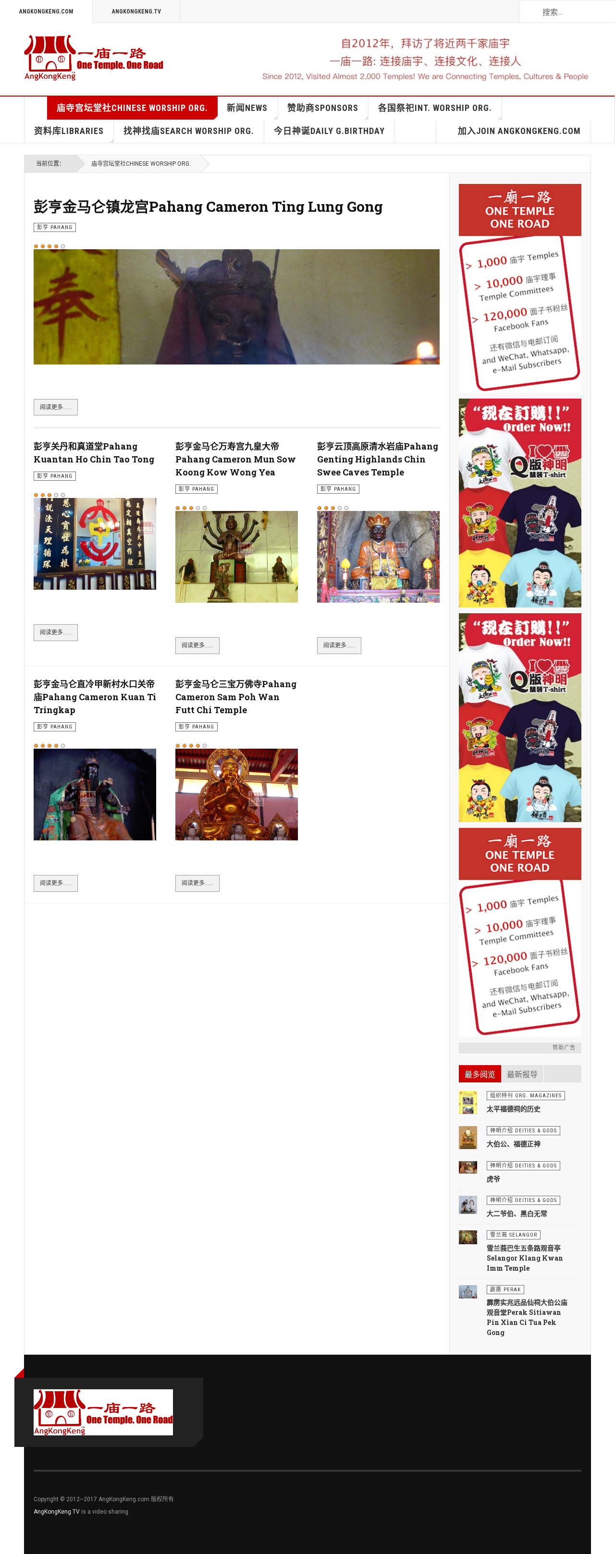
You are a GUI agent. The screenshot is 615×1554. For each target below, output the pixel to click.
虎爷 (493, 1178)
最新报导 (522, 1074)
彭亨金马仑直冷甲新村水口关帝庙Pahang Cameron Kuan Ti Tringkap (95, 697)
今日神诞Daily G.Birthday (329, 131)
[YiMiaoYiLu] (520, 288)
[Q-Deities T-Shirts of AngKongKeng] (520, 717)
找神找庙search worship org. (188, 131)
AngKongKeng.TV (136, 11)
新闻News (247, 108)
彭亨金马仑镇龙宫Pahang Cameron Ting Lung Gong (208, 206)
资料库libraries (69, 131)
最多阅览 (480, 1074)
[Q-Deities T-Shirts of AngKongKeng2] (520, 503)
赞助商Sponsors (322, 108)
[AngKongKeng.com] (93, 58)
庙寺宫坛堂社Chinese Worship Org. (132, 108)
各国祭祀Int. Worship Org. (435, 108)
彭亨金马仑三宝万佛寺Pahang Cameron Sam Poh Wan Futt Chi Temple (235, 697)
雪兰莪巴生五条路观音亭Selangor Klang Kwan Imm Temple (525, 1258)
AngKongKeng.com (46, 11)
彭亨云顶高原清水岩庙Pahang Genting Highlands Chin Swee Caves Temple (377, 459)
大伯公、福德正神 (514, 1143)
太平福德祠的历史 (514, 1108)
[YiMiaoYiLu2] (520, 932)
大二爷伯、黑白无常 (517, 1213)
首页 (36, 108)
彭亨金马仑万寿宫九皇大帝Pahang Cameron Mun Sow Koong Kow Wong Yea (235, 459)
